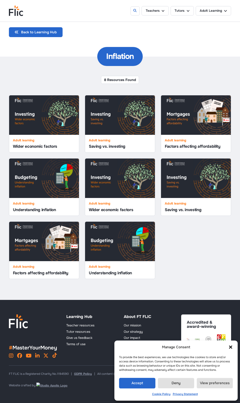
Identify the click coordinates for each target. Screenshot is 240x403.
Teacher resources (80, 325)
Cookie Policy (161, 394)
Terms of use (76, 344)
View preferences (215, 383)
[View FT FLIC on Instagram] (11, 356)
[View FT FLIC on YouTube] (28, 356)
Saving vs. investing (107, 146)
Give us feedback (79, 338)
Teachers (153, 11)
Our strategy (133, 332)
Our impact (132, 338)
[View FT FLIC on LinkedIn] (37, 356)
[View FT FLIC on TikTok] (54, 356)
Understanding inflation (34, 209)
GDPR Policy (83, 374)
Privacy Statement (185, 394)
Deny (176, 383)
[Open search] (135, 11)
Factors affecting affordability (192, 146)
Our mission (132, 325)
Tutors (179, 11)
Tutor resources (78, 332)
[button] (230, 347)
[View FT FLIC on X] (45, 356)
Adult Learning (211, 11)
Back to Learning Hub (39, 32)
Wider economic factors (35, 146)
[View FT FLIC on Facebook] (19, 356)
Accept (137, 383)
